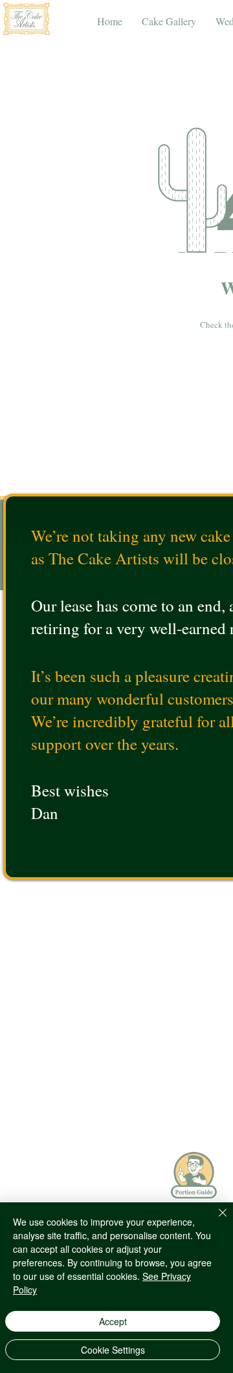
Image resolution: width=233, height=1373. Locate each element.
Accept (113, 1321)
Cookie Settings (113, 1349)
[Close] (214, 1220)
